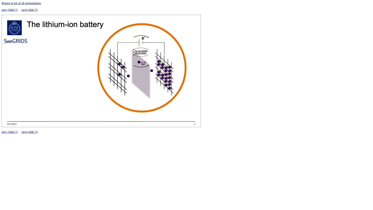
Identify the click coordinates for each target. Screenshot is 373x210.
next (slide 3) (29, 9)
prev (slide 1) (10, 9)
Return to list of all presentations (21, 3)
